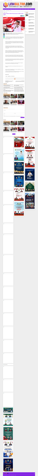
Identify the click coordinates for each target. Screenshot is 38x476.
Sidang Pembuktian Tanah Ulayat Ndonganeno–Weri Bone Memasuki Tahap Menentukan (14, 104)
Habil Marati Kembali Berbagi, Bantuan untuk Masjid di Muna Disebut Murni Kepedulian (13, 98)
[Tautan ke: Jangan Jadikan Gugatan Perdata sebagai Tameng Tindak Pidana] (27, 23)
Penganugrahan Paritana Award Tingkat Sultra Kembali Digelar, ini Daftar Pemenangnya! (9, 81)
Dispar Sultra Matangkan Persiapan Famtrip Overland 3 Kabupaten (8, 88)
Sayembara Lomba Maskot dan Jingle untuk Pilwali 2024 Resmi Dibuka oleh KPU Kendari (19, 81)
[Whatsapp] (23, 15)
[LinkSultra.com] (5, 473)
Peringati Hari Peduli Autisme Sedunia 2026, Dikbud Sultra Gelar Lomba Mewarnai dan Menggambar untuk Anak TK (19, 90)
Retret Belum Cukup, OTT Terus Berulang (31, 19)
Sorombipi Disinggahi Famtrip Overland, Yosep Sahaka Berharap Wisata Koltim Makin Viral (8, 87)
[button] (34, 0)
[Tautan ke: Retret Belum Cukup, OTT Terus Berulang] (27, 20)
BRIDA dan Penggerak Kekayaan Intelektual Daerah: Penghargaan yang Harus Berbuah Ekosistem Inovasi (21, 98)
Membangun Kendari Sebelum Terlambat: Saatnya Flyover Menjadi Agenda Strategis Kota (31, 13)
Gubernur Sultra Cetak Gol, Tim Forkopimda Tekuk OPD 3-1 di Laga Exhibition (18, 85)
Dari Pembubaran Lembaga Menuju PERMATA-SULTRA (31, 28)
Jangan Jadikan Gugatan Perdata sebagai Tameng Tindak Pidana (31, 22)
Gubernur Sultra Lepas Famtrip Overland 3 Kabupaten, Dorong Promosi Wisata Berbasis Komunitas (19, 87)
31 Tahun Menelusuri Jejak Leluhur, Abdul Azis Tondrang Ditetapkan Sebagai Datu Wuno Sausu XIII (31, 16)
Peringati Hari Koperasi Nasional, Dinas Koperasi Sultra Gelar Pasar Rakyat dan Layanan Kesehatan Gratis (18, 89)
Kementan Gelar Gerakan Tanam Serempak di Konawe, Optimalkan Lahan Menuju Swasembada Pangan (32, 31)
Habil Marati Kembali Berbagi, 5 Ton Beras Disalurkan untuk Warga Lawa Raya (6, 104)
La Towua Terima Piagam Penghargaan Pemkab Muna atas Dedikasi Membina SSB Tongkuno (21, 104)
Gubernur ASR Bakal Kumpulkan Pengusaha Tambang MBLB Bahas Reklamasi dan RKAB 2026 (8, 90)
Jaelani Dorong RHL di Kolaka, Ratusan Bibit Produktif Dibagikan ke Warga (6, 98)
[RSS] (14, 78)
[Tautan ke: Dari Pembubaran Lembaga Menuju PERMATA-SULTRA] (27, 29)
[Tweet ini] (21, 15)
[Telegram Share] (22, 15)
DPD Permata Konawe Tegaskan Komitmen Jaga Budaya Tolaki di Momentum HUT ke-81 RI (31, 25)
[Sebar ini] (20, 15)
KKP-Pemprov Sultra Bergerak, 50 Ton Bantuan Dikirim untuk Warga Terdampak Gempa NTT (8, 85)
